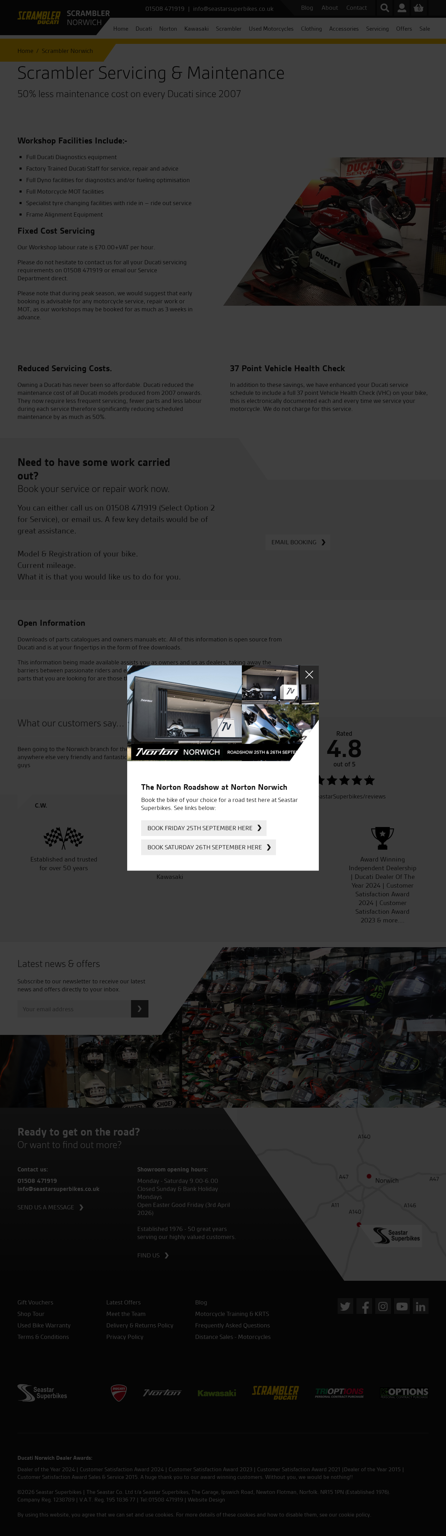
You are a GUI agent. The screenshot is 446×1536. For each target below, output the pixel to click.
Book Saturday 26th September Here (204, 847)
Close (309, 674)
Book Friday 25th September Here (200, 828)
